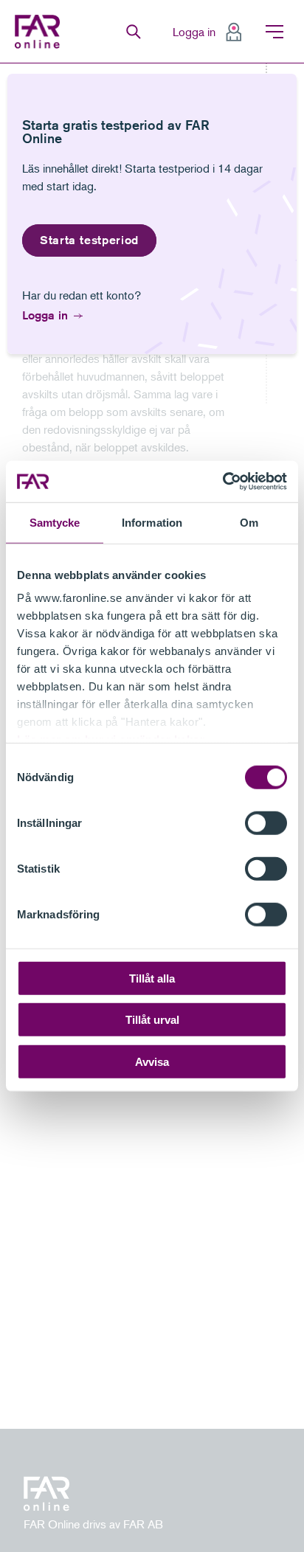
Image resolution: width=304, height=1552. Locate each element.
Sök (133, 31)
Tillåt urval (152, 1020)
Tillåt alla (152, 977)
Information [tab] (152, 522)
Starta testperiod (89, 240)
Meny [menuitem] (274, 31)
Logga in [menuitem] (194, 31)
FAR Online (39, 31)
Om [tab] (249, 522)
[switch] (266, 822)
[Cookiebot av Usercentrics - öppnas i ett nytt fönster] (222, 481)
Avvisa (152, 1061)
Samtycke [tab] (55, 522)
